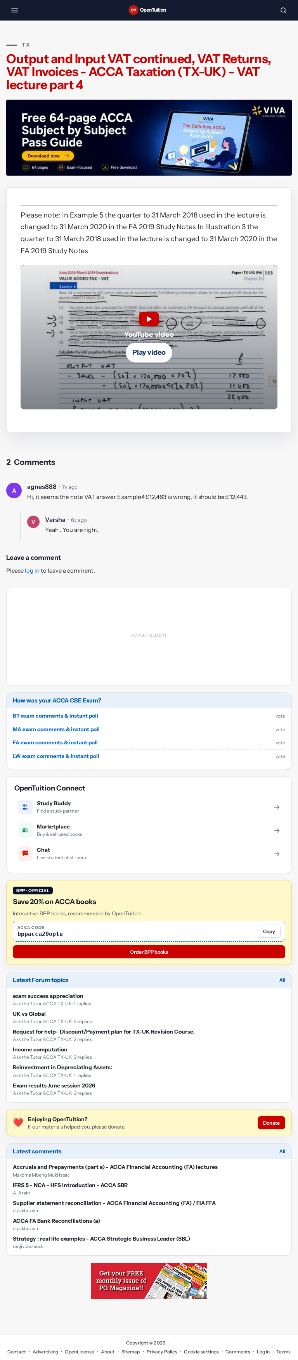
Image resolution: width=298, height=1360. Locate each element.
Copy (269, 834)
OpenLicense (79, 1254)
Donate (271, 1025)
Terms (283, 1254)
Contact (16, 1254)
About (108, 1254)
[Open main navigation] (14, 10)
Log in (263, 1254)
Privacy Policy (162, 1254)
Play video (149, 352)
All (282, 882)
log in (32, 570)
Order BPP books (149, 854)
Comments (237, 1254)
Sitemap (130, 1254)
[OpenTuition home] (149, 10)
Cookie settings (201, 1254)
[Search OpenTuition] (283, 10)
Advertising (45, 1254)
